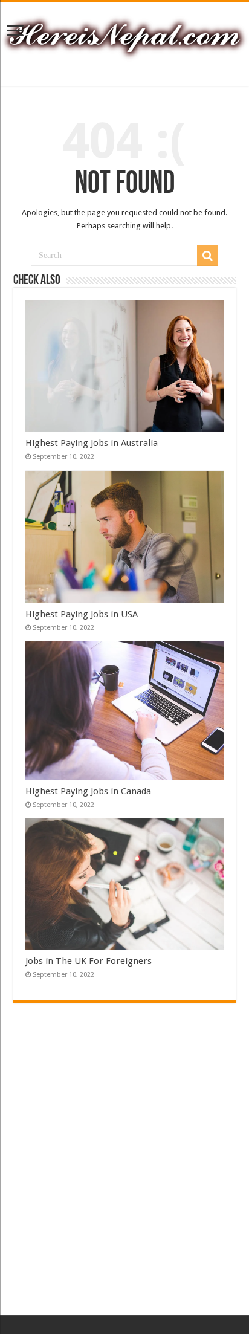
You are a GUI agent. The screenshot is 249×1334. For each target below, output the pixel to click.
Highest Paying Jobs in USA (81, 614)
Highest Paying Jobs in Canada (88, 791)
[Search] (207, 255)
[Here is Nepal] (124, 35)
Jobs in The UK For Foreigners (88, 961)
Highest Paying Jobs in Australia (91, 443)
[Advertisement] (124, 1178)
